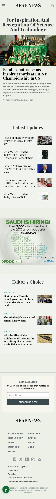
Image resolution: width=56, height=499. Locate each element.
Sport (11, 451)
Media (31, 442)
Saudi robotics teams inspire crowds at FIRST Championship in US (25, 74)
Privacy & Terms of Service (20, 478)
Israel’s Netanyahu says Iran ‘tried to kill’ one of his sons (19, 169)
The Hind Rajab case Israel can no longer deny (19, 319)
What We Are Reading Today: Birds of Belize (16, 195)
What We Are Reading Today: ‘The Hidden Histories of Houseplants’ (18, 155)
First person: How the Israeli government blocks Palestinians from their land (19, 300)
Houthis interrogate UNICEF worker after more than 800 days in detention (19, 183)
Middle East (9, 292)
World (12, 442)
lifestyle (34, 433)
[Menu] (3, 5)
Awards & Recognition (17, 467)
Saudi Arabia (15, 433)
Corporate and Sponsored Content (23, 481)
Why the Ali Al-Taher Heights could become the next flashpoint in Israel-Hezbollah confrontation (19, 340)
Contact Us (13, 470)
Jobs (31, 447)
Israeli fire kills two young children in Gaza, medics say (19, 140)
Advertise (12, 474)
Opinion (32, 438)
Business (13, 447)
